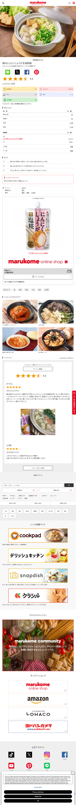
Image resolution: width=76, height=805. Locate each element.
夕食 (33, 290)
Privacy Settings (38, 792)
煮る (23, 190)
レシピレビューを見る (8, 83)
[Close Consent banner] (72, 772)
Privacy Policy (38, 787)
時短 (26, 498)
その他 (33, 193)
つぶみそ (44, 496)
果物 (65, 511)
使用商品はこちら (38, 60)
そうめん (12, 496)
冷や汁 (4, 496)
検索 (3, 3)
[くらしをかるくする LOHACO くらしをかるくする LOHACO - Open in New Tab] (38, 713)
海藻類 (35, 511)
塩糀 (20, 290)
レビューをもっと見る (38, 468)
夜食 (39, 290)
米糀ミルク (22, 496)
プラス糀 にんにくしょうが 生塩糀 (13, 139)
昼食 (26, 290)
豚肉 (13, 511)
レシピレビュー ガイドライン (66, 358)
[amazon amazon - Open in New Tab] (38, 700)
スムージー (53, 496)
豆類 (58, 511)
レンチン (12, 498)
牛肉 (6, 511)
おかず (24, 188)
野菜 (28, 193)
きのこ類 (50, 511)
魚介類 (27, 511)
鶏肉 (23, 193)
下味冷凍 (5, 498)
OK (38, 801)
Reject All (38, 796)
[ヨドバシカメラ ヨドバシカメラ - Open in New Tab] (38, 727)
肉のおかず (6, 290)
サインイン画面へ (38, 369)
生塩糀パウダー (33, 496)
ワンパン (19, 498)
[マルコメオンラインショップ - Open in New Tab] (38, 255)
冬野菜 (47, 290)
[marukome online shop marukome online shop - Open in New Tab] (38, 686)
